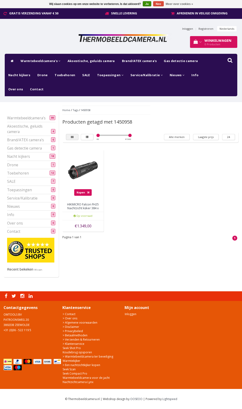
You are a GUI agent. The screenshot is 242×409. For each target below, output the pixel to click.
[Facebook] (7, 296)
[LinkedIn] (31, 296)
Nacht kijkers (19, 75)
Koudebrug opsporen (77, 352)
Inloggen (187, 28)
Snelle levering (124, 13)
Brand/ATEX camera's (139, 61)
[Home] (11, 61)
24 (228, 137)
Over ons (15, 89)
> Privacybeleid (73, 331)
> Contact (69, 314)
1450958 (86, 110)
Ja (147, 4)
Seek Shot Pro (72, 348)
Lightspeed (169, 399)
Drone (42, 75)
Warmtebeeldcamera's (39, 61)
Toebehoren (65, 75)
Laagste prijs (206, 137)
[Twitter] (14, 296)
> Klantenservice (73, 344)
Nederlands (227, 28)
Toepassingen (109, 75)
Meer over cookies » (179, 4)
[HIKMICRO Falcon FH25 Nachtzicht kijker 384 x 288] (83, 170)
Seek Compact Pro (75, 373)
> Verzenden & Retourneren (81, 340)
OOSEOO (136, 399)
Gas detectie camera (181, 61)
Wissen (38, 269)
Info (195, 75)
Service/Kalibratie (145, 75)
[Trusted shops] (30, 250)
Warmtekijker (71, 361)
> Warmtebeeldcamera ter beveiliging (88, 357)
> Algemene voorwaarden (80, 323)
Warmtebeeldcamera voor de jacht (86, 378)
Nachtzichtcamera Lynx (78, 382)
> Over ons (70, 318)
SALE (86, 75)
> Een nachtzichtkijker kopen (81, 365)
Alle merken (177, 137)
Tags (75, 110)
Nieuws (176, 75)
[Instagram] (23, 296)
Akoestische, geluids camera (91, 61)
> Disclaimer (71, 327)
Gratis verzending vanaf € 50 (33, 13)
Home (66, 110)
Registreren (206, 28)
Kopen (81, 192)
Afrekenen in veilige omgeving (202, 13)
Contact (36, 89)
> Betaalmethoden (75, 335)
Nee (158, 4)
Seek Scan (69, 369)
